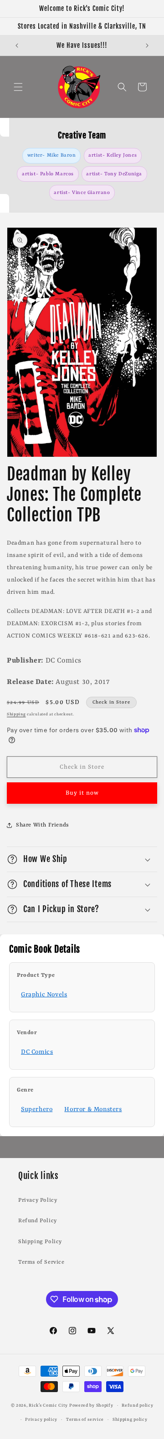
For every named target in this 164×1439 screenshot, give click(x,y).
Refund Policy (37, 1221)
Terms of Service (41, 1262)
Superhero (36, 1109)
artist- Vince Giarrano (82, 192)
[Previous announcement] (17, 46)
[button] (18, 87)
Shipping (16, 714)
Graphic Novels (44, 994)
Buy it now (82, 793)
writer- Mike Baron (51, 155)
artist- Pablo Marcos (48, 174)
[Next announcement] (147, 46)
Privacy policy (41, 1419)
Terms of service (85, 1419)
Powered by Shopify (91, 1405)
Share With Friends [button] (42, 825)
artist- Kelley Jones (112, 155)
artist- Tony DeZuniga (114, 174)
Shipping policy (130, 1419)
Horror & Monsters (93, 1109)
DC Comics (37, 1052)
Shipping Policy (40, 1242)
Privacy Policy (37, 1200)
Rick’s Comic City (48, 1405)
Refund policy (137, 1405)
